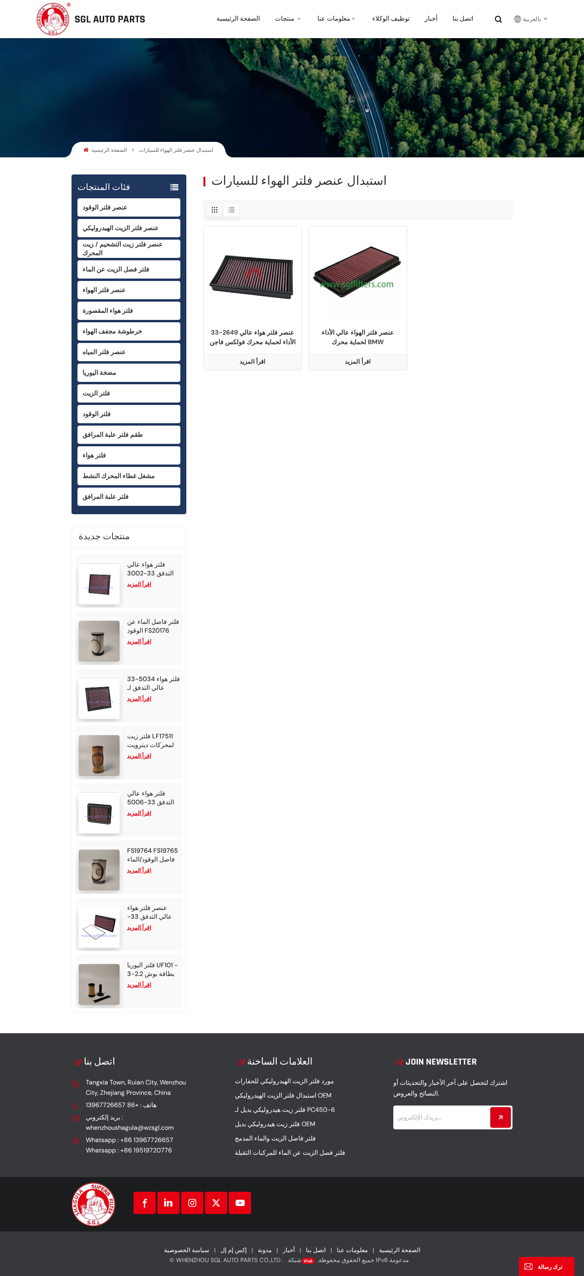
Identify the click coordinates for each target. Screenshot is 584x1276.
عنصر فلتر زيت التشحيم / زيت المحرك (123, 248)
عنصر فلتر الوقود (105, 207)
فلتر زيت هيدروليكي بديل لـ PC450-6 (285, 1110)
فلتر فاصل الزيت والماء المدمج (275, 1138)
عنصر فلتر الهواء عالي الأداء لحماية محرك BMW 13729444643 (358, 337)
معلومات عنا (333, 19)
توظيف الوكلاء (391, 19)
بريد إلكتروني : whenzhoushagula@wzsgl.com (130, 1122)
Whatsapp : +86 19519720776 (129, 1150)
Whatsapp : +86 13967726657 (129, 1140)
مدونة (265, 1250)
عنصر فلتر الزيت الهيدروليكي (121, 228)
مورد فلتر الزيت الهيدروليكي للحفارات (284, 1081)
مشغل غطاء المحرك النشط (119, 476)
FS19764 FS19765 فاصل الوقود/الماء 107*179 (152, 855)
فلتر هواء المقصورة (108, 310)
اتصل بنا (463, 19)
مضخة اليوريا (99, 372)
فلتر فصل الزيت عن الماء (116, 269)
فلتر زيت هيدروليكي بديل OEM (275, 1124)
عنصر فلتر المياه (104, 352)
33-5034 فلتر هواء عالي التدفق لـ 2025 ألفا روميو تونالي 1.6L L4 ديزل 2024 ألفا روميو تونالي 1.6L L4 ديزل (153, 683)
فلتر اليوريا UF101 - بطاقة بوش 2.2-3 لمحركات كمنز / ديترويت (152, 969)
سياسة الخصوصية (186, 1250)
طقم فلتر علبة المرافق (113, 434)
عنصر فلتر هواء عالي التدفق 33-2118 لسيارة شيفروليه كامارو (149, 912)
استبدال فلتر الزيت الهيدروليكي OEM (283, 1095)
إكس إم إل (233, 1250)
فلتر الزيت (96, 393)
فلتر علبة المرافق (106, 496)
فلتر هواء (94, 455)
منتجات (285, 19)
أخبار (431, 19)
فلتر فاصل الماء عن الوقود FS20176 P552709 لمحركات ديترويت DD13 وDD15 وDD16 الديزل (153, 626)
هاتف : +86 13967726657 (121, 1105)
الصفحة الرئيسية (238, 19)
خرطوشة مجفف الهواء (112, 331)
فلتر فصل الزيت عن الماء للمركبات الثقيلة (290, 1152)
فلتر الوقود (97, 414)
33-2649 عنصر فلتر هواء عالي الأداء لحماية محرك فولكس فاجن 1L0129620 (253, 337)
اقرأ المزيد (139, 584)
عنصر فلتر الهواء (104, 290)
